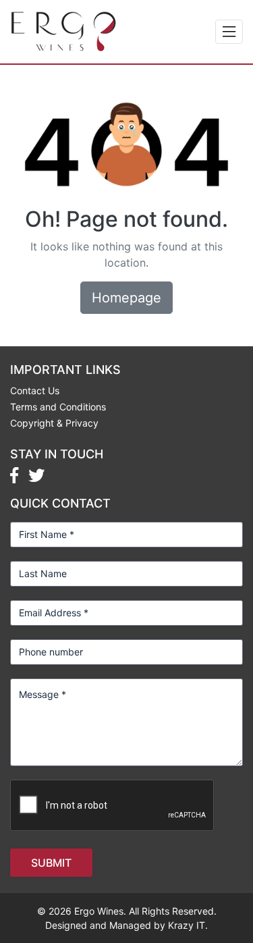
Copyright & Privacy (54, 423)
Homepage (126, 298)
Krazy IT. (188, 925)
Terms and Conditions (58, 406)
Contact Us (34, 390)
